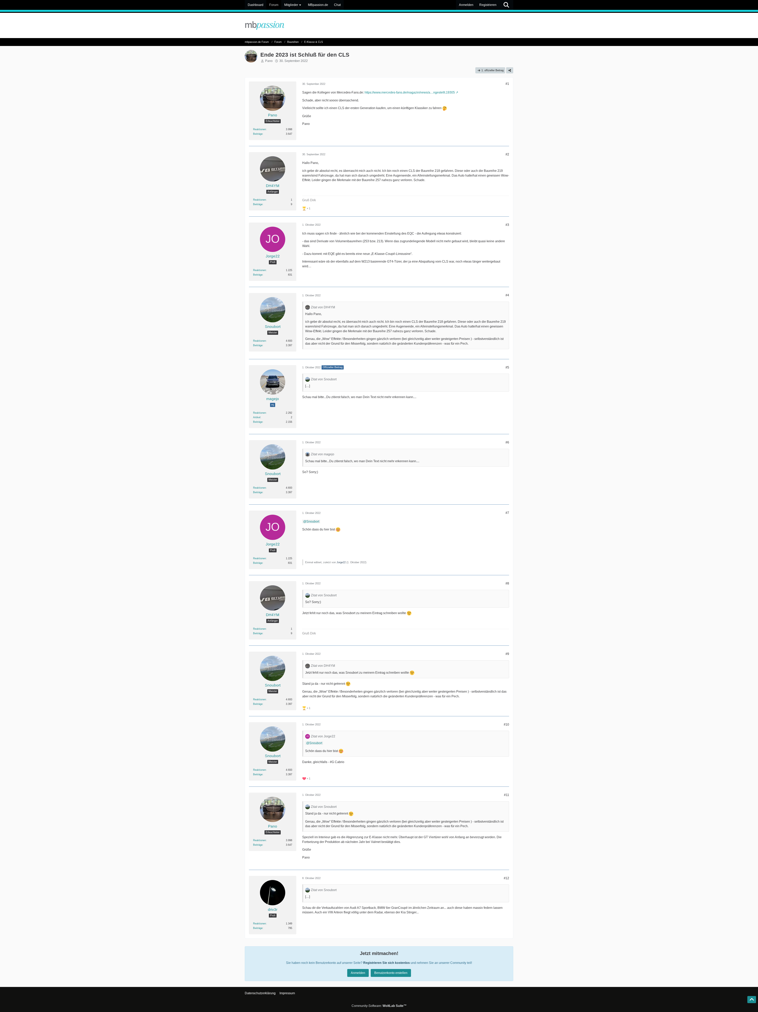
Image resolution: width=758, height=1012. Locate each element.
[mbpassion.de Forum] (379, 25)
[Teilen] (509, 70)
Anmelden (466, 5)
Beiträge (258, 133)
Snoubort (312, 521)
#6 (507, 442)
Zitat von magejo (322, 454)
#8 (507, 583)
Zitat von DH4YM (323, 307)
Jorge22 (341, 562)
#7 (507, 512)
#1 (507, 83)
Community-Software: (379, 1005)
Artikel (256, 417)
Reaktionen (259, 129)
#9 (507, 654)
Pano (269, 61)
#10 (506, 724)
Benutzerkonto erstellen (390, 973)
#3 (507, 224)
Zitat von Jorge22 (323, 736)
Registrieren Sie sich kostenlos (386, 962)
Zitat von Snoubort (324, 379)
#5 (507, 367)
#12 (506, 878)
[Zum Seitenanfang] (751, 999)
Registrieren (487, 5)
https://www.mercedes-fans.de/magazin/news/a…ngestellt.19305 (410, 92)
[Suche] (506, 5)
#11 (506, 795)
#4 (507, 295)
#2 (507, 154)
